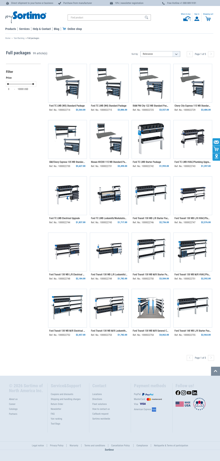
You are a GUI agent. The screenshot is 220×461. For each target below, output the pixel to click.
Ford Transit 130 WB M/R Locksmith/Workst (109, 330)
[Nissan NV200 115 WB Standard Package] (109, 139)
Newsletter (56, 409)
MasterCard (139, 399)
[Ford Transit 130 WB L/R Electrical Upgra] (67, 252)
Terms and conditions (94, 445)
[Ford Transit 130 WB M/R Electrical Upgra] (67, 308)
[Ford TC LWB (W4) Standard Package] (109, 83)
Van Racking (19, 38)
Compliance (142, 445)
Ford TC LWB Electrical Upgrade (64, 218)
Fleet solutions (99, 404)
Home (7, 38)
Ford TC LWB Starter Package (147, 162)
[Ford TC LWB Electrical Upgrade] (67, 195)
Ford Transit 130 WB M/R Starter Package (151, 274)
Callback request (100, 413)
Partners (13, 414)
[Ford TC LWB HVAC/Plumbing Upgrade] (192, 139)
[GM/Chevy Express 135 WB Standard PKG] (67, 139)
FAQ (53, 413)
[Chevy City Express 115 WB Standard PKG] (192, 83)
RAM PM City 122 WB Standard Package (151, 105)
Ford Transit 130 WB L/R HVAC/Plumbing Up (193, 218)
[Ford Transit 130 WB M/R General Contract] (151, 308)
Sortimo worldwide (101, 418)
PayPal (137, 394)
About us (13, 399)
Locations (97, 394)
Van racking (56, 418)
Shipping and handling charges (66, 399)
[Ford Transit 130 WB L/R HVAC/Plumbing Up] (192, 195)
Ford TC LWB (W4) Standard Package (108, 105)
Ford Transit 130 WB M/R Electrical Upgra (67, 330)
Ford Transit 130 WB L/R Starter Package (151, 218)
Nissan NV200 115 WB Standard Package (109, 162)
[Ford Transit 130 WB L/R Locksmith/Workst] (109, 252)
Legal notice (38, 445)
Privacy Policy (56, 445)
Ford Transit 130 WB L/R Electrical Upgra (67, 274)
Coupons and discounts (62, 394)
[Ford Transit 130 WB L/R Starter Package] (151, 195)
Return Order (57, 404)
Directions (97, 399)
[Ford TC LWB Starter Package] (151, 139)
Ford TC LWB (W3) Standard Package (67, 105)
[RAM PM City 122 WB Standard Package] (151, 83)
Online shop (74, 29)
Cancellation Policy (120, 445)
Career (12, 404)
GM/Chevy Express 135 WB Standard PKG (67, 162)
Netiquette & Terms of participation (171, 445)
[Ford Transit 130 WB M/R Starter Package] (151, 252)
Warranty (74, 445)
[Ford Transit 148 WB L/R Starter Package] (192, 308)
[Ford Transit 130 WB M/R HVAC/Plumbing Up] (192, 252)
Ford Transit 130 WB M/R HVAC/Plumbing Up (193, 274)
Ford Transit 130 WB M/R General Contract (151, 330)
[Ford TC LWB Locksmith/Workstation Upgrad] (109, 195)
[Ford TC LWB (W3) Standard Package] (67, 83)
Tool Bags (55, 423)
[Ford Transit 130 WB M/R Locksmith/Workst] (109, 308)
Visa (136, 404)
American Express (142, 409)
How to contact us (101, 409)
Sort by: (135, 54)
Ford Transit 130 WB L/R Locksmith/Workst (109, 274)
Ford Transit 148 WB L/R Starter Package (193, 330)
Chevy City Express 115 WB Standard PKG (193, 105)
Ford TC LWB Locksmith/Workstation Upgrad (109, 218)
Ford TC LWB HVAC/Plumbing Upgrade (193, 162)
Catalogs (13, 409)
